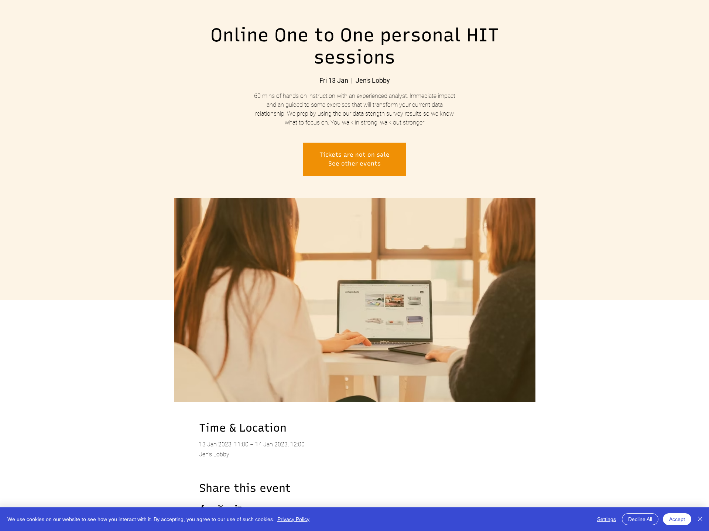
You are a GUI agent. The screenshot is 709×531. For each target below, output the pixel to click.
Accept (677, 519)
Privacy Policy (293, 519)
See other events (354, 163)
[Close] (700, 519)
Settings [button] (606, 519)
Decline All (640, 519)
